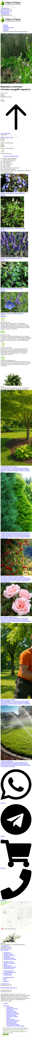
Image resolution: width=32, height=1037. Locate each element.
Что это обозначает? (6, 133)
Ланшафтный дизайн (9, 977)
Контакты (6, 981)
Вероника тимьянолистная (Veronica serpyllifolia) (13, 228)
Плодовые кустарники (9, 963)
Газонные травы (8, 974)
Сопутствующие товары (10, 972)
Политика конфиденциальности (9, 987)
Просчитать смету (5, 11)
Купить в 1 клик (9, 137)
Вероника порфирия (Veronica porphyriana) (11, 258)
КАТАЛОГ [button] (6, 1005)
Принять (5, 1034)
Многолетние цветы (9, 968)
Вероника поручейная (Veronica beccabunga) (12, 288)
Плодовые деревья (8, 961)
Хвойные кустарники (9, 955)
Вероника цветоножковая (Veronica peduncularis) (13, 193)
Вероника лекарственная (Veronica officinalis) (12, 313)
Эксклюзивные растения (10, 967)
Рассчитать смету (5, 12)
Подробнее (3, 195)
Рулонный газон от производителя (15, 1025)
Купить (2, 137)
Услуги (5, 978)
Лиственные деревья (9, 957)
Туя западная (7, 952)
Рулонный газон (8, 973)
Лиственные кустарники (10, 959)
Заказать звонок (5, 950)
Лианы (5, 964)
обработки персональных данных (13, 1030)
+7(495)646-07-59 (5, 8)
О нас (5, 980)
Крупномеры (7, 956)
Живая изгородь (8, 965)
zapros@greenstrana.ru (6, 948)
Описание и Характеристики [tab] (11, 156)
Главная (6, 1003)
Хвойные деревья (8, 953)
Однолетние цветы (8, 970)
